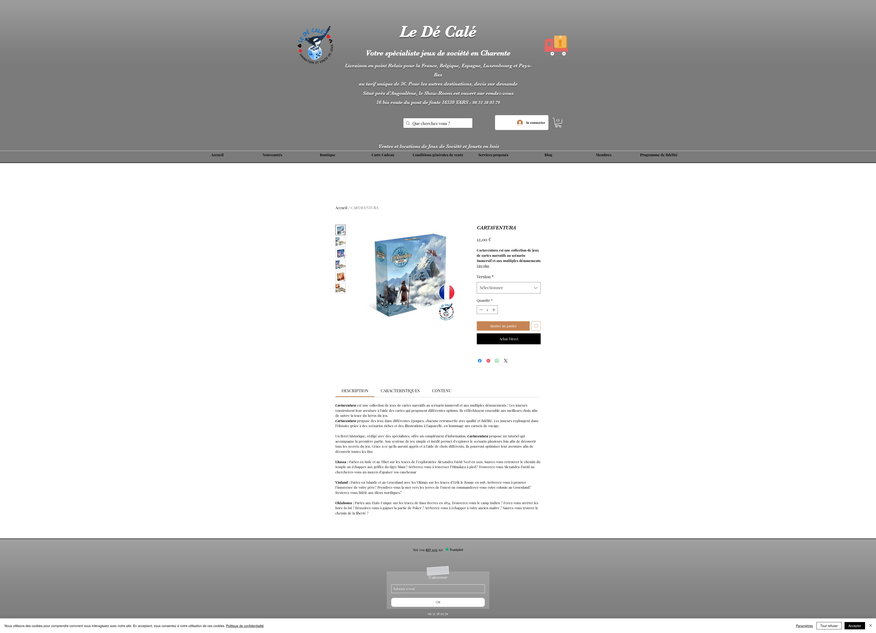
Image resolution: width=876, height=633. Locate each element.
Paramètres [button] (804, 625)
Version (485, 276)
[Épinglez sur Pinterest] (488, 360)
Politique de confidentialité (245, 625)
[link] (355, 390)
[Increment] (494, 310)
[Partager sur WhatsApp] (497, 360)
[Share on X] (505, 360)
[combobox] (509, 287)
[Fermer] (870, 625)
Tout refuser (829, 625)
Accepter (854, 625)
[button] (558, 122)
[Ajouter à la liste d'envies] (536, 326)
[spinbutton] (487, 310)
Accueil (341, 207)
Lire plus (483, 266)
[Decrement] (480, 310)
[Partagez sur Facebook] (479, 360)
